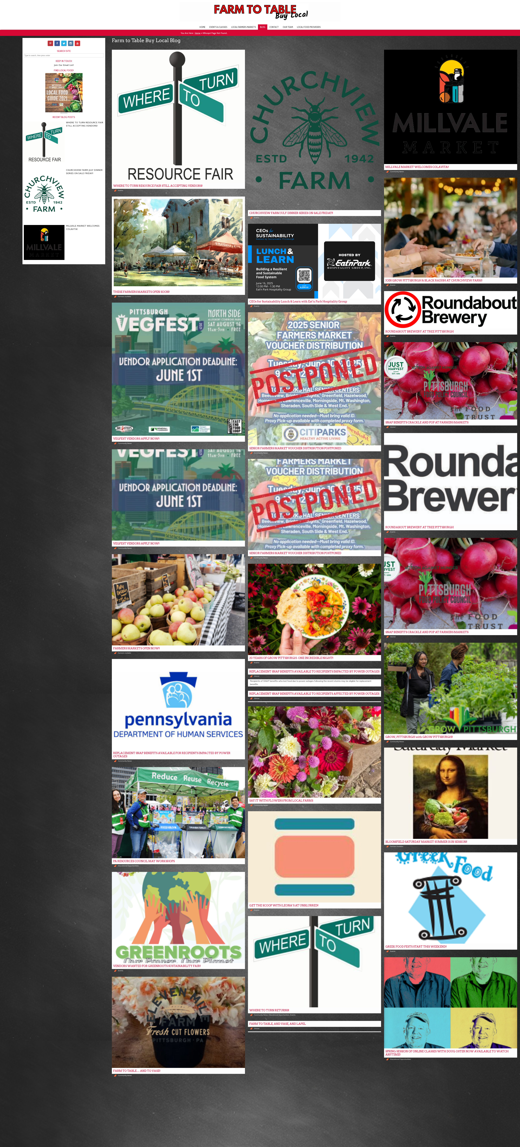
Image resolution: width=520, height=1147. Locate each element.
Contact (274, 27)
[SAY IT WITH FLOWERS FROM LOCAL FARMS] (314, 752)
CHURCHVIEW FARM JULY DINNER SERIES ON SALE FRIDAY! (291, 213)
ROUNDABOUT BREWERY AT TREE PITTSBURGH (419, 331)
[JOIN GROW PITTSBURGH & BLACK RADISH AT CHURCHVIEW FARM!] (450, 228)
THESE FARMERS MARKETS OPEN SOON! (141, 292)
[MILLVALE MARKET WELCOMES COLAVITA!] (450, 107)
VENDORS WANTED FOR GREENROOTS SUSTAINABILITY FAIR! (157, 966)
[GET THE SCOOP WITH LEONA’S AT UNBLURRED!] (314, 857)
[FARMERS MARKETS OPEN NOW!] (178, 599)
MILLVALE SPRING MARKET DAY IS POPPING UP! (283, 1130)
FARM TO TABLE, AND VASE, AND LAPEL (277, 1024)
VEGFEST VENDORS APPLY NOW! (136, 438)
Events (120, 190)
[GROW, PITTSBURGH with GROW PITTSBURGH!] (450, 688)
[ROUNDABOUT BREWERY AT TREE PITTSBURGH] (450, 310)
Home (202, 27)
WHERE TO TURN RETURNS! (269, 1010)
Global (392, 427)
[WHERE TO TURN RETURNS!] (314, 961)
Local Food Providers (309, 27)
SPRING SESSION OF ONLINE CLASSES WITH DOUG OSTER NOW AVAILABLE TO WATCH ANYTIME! (446, 1053)
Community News (397, 172)
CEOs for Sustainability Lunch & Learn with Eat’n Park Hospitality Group (298, 301)
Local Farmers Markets (243, 27)
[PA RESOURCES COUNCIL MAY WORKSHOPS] (178, 812)
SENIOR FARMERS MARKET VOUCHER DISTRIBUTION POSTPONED (295, 448)
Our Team (288, 27)
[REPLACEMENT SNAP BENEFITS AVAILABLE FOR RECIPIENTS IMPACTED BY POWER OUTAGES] (178, 704)
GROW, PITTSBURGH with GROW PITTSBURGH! (419, 737)
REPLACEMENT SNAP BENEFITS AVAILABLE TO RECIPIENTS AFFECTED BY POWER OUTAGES (314, 693)
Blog (262, 27)
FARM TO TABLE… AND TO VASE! (136, 1071)
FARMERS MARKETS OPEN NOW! (136, 648)
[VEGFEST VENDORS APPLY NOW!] (178, 369)
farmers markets (124, 296)
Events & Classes (218, 27)
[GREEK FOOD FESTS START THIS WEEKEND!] (450, 898)
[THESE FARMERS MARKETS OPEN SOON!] (178, 243)
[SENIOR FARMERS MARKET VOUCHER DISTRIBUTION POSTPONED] (314, 378)
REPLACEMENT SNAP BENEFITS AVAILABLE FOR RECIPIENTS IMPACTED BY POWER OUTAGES (171, 754)
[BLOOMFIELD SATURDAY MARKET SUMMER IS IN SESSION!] (450, 793)
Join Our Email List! (64, 65)
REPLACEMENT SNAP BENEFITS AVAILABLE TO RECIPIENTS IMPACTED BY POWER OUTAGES (314, 671)
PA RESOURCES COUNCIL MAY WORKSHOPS (144, 861)
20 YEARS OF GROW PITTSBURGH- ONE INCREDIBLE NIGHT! (291, 658)
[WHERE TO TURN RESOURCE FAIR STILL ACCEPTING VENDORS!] (178, 116)
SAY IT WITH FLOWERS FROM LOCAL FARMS (281, 800)
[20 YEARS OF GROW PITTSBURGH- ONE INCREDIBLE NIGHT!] (314, 609)
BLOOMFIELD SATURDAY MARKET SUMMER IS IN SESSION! (426, 841)
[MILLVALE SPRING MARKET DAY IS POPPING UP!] (314, 1082)
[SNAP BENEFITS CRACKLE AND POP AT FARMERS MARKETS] (450, 380)
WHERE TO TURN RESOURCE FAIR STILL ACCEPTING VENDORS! (157, 185)
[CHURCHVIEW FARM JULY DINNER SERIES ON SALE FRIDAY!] (314, 130)
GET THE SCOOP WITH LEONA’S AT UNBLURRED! (283, 905)
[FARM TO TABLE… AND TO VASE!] (178, 1022)
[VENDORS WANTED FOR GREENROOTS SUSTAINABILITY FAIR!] (178, 917)
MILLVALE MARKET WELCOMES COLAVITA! (417, 167)
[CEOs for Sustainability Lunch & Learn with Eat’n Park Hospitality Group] (314, 261)
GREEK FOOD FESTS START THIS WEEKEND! (416, 946)
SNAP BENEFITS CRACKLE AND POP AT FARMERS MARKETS (426, 422)
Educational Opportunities (128, 866)
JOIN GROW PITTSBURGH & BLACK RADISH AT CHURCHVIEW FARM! (433, 280)
